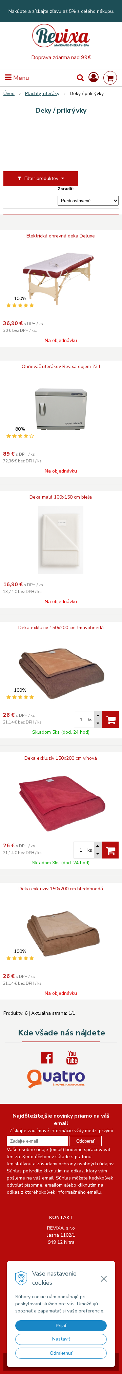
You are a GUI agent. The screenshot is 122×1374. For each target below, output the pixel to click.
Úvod (9, 93)
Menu (20, 78)
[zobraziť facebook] (48, 1057)
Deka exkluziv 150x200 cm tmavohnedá (61, 628)
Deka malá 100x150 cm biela (60, 497)
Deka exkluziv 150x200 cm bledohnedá (61, 889)
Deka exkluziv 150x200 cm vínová (60, 758)
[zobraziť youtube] (73, 1057)
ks (90, 719)
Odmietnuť (61, 1353)
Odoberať (85, 1141)
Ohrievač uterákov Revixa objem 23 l (61, 366)
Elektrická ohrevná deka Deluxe (60, 236)
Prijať (61, 1325)
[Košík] (110, 78)
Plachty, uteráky (42, 93)
